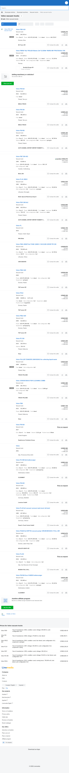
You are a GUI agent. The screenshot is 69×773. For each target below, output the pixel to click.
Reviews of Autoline (7, 720)
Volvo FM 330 (20, 109)
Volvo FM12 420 (21, 270)
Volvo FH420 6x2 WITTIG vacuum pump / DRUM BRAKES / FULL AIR (38, 531)
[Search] (66, 8)
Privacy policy (6, 714)
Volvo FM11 (4, 661)
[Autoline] (2, 12)
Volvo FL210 (20, 554)
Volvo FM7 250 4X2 (22, 156)
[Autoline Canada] (11, 3)
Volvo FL (19, 225)
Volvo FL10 (4, 646)
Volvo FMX (19, 403)
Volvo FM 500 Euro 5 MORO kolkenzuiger (29, 575)
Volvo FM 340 (3, 635)
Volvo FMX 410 (20, 29)
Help (3, 678)
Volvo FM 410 (20, 89)
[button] (66, 3)
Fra (7, 688)
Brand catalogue (6, 723)
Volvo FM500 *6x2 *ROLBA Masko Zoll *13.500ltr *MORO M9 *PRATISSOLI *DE (40, 50)
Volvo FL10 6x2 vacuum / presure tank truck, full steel (33, 508)
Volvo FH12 (19, 293)
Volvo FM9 (4, 630)
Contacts (4, 681)
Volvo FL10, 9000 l (22, 179)
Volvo (18, 446)
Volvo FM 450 (20, 130)
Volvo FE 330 (20, 338)
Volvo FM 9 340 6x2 (22, 202)
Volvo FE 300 (4, 656)
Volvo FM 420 (20, 424)
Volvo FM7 (4, 651)
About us (4, 675)
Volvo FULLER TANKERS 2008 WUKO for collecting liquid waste (36, 359)
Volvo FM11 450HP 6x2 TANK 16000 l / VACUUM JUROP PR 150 (36, 244)
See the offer (7, 607)
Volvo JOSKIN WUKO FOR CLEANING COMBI (30, 380)
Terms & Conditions (7, 711)
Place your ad (7, 83)
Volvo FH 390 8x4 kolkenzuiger (26, 460)
